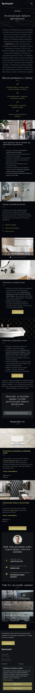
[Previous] (4, 246)
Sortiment (17, 11)
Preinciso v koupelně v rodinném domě (17, 452)
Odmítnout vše (17, 688)
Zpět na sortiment (18, 626)
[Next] (31, 246)
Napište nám (14, 568)
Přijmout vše (17, 684)
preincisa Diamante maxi (11, 460)
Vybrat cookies (8, 679)
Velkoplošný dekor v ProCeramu (15, 502)
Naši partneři (8, 643)
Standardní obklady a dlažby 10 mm (17, 413)
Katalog (21, 664)
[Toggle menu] (31, 3)
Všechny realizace (17, 528)
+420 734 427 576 (16, 561)
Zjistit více (6, 475)
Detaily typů (18, 312)
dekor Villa (13, 510)
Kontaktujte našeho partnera (17, 576)
